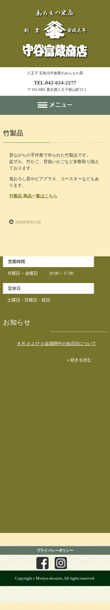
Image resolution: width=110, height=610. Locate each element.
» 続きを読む (79, 360)
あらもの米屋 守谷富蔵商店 (55, 5)
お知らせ (17, 322)
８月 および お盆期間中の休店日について (56, 343)
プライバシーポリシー (55, 550)
